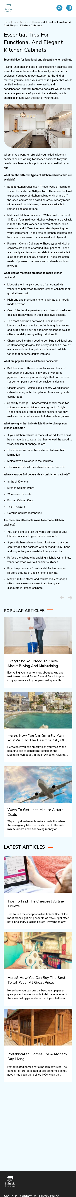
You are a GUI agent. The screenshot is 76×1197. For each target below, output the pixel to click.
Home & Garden (22, 22)
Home (7, 22)
